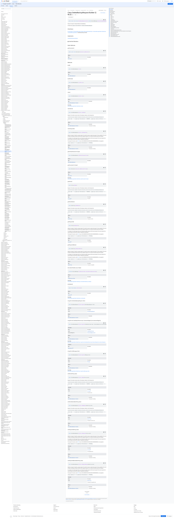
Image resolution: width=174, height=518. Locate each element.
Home (68, 10)
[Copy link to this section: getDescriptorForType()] (78, 165)
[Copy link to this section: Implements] (74, 36)
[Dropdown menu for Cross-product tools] (28, 1)
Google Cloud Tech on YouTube (138, 512)
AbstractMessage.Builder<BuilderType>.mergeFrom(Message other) (78, 371)
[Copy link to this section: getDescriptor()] (75, 48)
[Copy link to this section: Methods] (73, 62)
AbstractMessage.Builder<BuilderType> (99, 31)
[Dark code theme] (104, 19)
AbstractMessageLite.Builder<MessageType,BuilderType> (83, 31)
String (69, 198)
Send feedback (103, 12)
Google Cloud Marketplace (17, 509)
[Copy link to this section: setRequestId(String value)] (79, 429)
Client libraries (18, 3)
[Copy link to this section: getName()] (73, 181)
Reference (11, 5)
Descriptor (70, 58)
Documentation (72, 10)
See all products (15, 506)
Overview (2, 5)
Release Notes (55, 509)
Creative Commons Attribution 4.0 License (90, 498)
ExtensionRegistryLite (91, 332)
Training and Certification (97, 512)
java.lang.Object (70, 31)
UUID (78, 234)
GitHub (95, 506)
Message (88, 361)
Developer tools (78, 10)
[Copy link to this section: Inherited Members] (79, 41)
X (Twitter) (135, 509)
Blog (134, 506)
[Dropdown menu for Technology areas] (19, 1)
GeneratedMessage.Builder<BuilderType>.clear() (75, 106)
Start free (170, 3)
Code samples (96, 509)
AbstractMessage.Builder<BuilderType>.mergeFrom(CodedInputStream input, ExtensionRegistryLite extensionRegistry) (86, 342)
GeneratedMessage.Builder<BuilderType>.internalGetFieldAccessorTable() (79, 281)
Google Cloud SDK (7, 3)
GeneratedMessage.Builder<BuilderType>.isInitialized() (76, 298)
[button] (6, 110)
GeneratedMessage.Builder (72, 32)
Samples (16, 5)
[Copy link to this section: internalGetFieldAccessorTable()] (82, 267)
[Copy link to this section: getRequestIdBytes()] (77, 245)
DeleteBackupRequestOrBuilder (73, 38)
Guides (7, 5)
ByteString (70, 218)
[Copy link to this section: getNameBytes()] (75, 201)
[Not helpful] (105, 10)
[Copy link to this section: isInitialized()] (73, 284)
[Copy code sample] (105, 19)
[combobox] (151, 1)
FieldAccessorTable (71, 278)
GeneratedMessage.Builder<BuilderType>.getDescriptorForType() (78, 178)
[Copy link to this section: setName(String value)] (78, 373)
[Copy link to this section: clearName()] (74, 108)
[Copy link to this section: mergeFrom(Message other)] (80, 351)
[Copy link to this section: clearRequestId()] (75, 128)
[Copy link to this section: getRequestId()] (75, 221)
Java (13, 3)
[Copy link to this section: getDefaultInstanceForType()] (81, 151)
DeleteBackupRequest (71, 75)
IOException (70, 348)
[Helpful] (104, 10)
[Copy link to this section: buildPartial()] (74, 78)
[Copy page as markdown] (75, 14)
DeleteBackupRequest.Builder (73, 102)
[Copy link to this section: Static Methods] (76, 45)
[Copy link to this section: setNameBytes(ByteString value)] (82, 401)
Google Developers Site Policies (80, 499)
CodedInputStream (90, 331)
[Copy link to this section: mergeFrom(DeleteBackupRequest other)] (86, 300)
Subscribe (163, 516)
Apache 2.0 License (68, 499)
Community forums (56, 506)
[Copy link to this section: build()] (71, 65)
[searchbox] (6, 8)
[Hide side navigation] (11, 516)
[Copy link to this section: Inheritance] (74, 29)
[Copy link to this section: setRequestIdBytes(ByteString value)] (84, 460)
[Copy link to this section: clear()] (71, 92)
